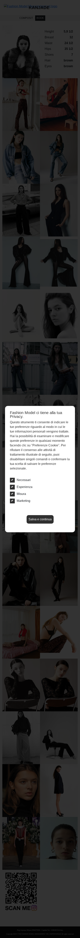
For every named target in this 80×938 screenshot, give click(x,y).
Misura (21, 493)
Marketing (23, 500)
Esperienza (24, 487)
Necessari (24, 480)
